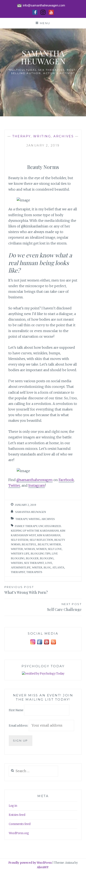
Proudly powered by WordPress (30, 863)
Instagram (36, 485)
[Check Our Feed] (53, 644)
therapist (18, 572)
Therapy (21, 136)
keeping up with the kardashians (35, 530)
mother (55, 544)
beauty (43, 544)
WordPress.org (19, 833)
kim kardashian (48, 535)
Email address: (19, 725)
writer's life (20, 553)
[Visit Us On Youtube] (46, 644)
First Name (16, 710)
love (48, 563)
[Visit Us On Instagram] (32, 644)
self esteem (19, 539)
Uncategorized (49, 526)
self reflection (41, 539)
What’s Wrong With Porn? (26, 590)
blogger (32, 558)
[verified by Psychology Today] (43, 674)
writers (17, 563)
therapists (34, 572)
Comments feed (19, 824)
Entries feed (17, 815)
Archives (63, 136)
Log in (13, 805)
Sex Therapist (34, 563)
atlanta (58, 567)
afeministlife (21, 567)
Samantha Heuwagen (43, 57)
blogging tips (41, 553)
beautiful (29, 544)
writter (17, 549)
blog (47, 567)
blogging (47, 558)
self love (55, 549)
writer (37, 567)
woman (29, 549)
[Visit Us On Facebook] (39, 644)
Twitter (14, 485)
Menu (45, 23)
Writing (42, 136)
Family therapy (26, 526)
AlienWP (42, 867)
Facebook (66, 480)
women (41, 549)
